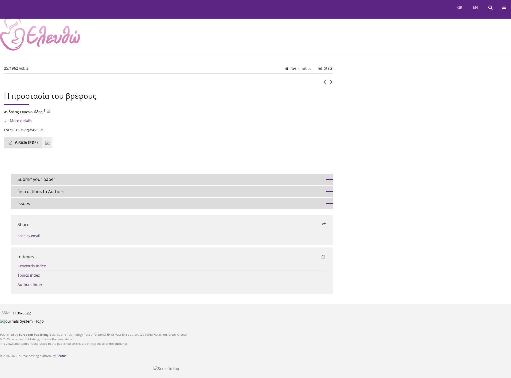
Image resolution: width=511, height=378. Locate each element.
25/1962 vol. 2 (16, 68)
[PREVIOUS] (324, 84)
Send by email (29, 236)
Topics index (29, 275)
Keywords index (32, 265)
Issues (24, 203)
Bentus (61, 356)
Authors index (30, 284)
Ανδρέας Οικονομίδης (23, 111)
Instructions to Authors (41, 191)
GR (459, 7)
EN (475, 7)
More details (21, 120)
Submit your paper (36, 179)
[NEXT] (331, 84)
